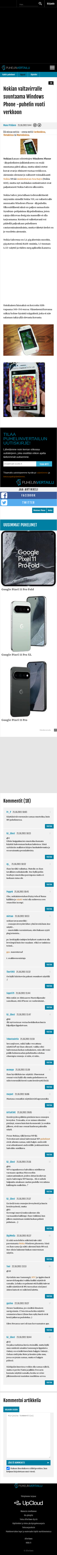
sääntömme (42, 473)
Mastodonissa (23, 135)
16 (50, 1266)
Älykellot (34, 74)
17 (50, 1303)
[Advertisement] (28, 35)
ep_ (8, 864)
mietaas (9, 916)
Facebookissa (39, 132)
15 (50, 1236)
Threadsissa (8, 135)
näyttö (19, 899)
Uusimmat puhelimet (20, 524)
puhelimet (45, 1139)
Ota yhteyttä (28, 1515)
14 (50, 1199)
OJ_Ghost (10, 833)
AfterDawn (28, 1539)
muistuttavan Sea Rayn (29, 179)
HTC (34, 1277)
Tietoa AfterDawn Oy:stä (28, 1519)
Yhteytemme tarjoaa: (28, 1496)
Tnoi (8, 1266)
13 (50, 1162)
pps (8, 952)
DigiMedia (10, 1235)
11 (50, 1094)
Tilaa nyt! (44, 464)
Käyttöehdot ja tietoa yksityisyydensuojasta (29, 1523)
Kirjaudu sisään (11, 1409)
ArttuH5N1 (11, 1112)
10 (50, 1070)
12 (50, 1112)
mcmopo (10, 1069)
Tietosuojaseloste (28, 1527)
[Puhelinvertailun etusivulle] (28, 1486)
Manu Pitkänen (9, 125)
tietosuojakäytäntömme (14, 476)
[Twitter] (39, 126)
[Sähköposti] (35, 126)
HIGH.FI (28, 1543)
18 (51, 83)
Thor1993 (10, 971)
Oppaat (22, 74)
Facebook (28, 495)
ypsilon (9, 1303)
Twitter (28, 502)
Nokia (6, 179)
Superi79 (10, 993)
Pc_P (8, 812)
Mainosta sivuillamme (29, 1511)
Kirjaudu (50, 3)
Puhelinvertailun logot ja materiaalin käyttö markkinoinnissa (28, 1531)
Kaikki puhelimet (8, 74)
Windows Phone (39, 510)
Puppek (9, 891)
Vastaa (49, 826)
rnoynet (9, 1094)
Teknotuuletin (12, 1039)
